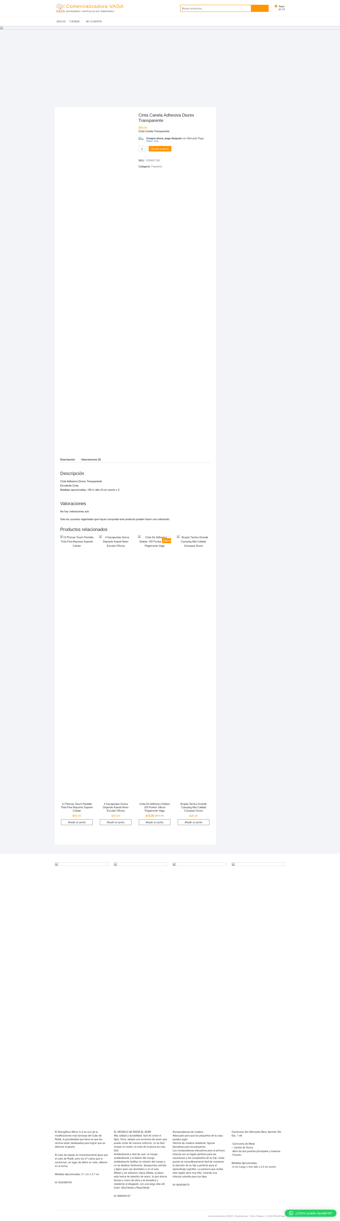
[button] (310, 1213)
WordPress (279, 1216)
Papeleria (156, 166)
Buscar (260, 8)
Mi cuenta (94, 21)
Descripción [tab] (67, 459)
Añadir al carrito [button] (77, 822)
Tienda (74, 21)
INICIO (61, 21)
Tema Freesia (257, 1216)
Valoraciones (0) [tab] (91, 459)
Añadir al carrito (160, 149)
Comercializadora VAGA (95, 6)
